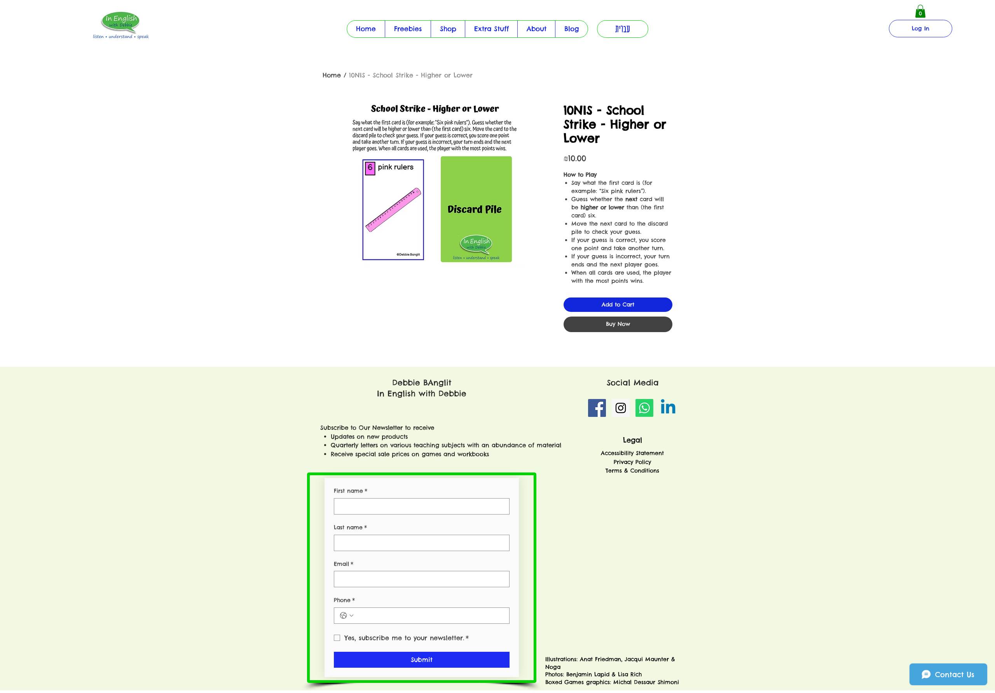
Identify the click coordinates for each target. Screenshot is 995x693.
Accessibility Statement (632, 453)
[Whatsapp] (644, 408)
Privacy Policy (632, 462)
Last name (350, 527)
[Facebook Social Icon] (597, 408)
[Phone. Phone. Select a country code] (346, 615)
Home (332, 75)
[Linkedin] (668, 408)
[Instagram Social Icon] (621, 408)
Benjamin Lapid (587, 674)
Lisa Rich (629, 674)
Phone (344, 600)
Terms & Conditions (632, 470)
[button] (491, 29)
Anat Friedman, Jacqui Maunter (624, 659)
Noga (554, 666)
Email (343, 563)
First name (350, 490)
